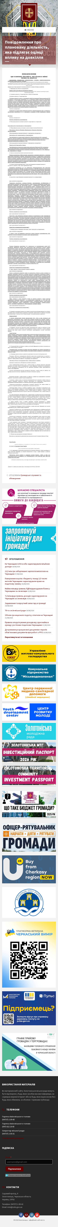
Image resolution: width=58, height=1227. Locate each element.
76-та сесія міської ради (15, 610)
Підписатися (14, 1169)
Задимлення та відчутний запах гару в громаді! (25, 603)
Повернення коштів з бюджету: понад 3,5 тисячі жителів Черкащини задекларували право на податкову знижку (26, 581)
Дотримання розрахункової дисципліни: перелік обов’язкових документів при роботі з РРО (26, 630)
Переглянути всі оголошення (19, 637)
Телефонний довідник (13, 1138)
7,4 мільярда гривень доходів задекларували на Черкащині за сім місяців (26, 597)
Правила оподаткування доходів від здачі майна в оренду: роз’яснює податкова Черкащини (27, 623)
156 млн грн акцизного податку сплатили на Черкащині (29, 615)
